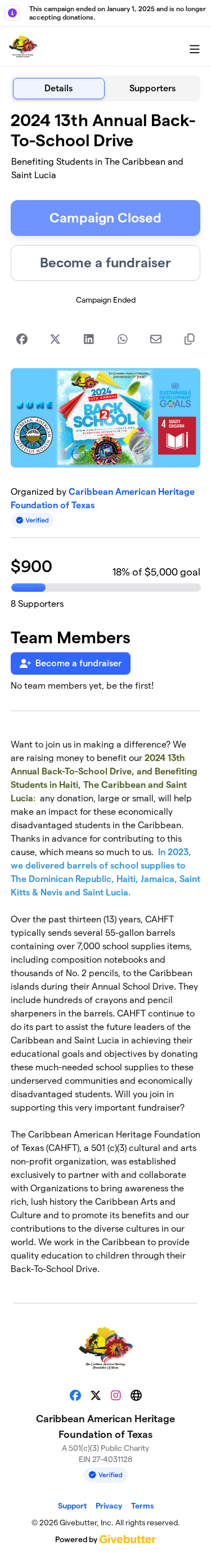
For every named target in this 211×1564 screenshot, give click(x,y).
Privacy (109, 1505)
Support (72, 1505)
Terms (142, 1505)
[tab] (59, 88)
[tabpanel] (106, 697)
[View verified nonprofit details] (33, 520)
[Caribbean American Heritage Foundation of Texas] (23, 47)
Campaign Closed (105, 217)
